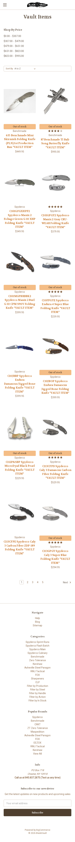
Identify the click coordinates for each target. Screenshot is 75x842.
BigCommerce (43, 830)
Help (37, 618)
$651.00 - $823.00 (14, 51)
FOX (37, 675)
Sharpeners (37, 678)
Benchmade (37, 656)
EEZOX (37, 742)
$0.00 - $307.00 (12, 36)
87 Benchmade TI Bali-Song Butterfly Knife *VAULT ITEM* (55, 143)
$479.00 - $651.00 (14, 46)
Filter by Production (37, 686)
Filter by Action (37, 696)
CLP (37, 682)
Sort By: (9, 68)
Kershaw (37, 664)
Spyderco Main (37, 649)
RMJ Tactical (38, 671)
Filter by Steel (37, 689)
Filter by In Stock (37, 700)
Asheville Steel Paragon (37, 667)
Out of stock (20, 126)
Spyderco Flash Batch (37, 645)
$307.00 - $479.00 (14, 41)
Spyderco (37, 717)
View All (37, 753)
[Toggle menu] (5, 5)
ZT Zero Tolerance (37, 728)
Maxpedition (37, 731)
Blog (37, 621)
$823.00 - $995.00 (14, 55)
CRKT (38, 724)
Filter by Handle (37, 693)
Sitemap (37, 625)
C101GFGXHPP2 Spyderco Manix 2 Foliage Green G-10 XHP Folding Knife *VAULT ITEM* (20, 219)
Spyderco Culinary (37, 653)
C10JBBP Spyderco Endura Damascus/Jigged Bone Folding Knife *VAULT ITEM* (19, 383)
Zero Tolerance (37, 660)
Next (66, 582)
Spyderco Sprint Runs (37, 642)
